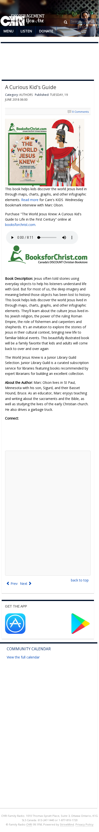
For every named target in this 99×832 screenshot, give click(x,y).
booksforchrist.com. (20, 224)
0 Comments (80, 111)
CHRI (29, 824)
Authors (26, 95)
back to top (80, 580)
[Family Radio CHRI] (12, 21)
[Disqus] (47, 513)
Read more (30, 199)
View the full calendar (23, 657)
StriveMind (67, 824)
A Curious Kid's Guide (30, 87)
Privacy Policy (84, 824)
